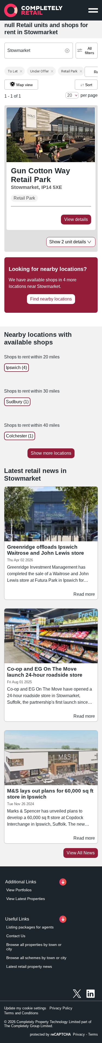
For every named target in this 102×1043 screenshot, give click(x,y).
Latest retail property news (29, 966)
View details (76, 219)
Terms (93, 1034)
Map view (24, 85)
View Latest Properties (25, 898)
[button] (14, 71)
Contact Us (15, 936)
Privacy (79, 1034)
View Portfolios (19, 890)
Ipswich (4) (16, 367)
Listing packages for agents (30, 927)
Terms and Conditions (21, 1013)
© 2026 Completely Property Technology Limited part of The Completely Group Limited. (47, 1024)
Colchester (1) (19, 436)
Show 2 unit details (67, 241)
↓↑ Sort (86, 85)
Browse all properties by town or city (33, 946)
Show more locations (51, 453)
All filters (89, 50)
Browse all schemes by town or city (36, 958)
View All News (81, 853)
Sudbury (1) (17, 401)
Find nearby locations (51, 299)
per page (89, 95)
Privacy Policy (61, 1008)
